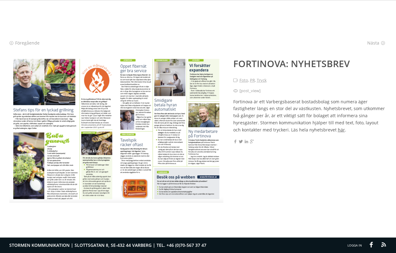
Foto (243, 80)
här (341, 130)
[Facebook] (235, 142)
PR (252, 80)
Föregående (27, 43)
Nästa (373, 43)
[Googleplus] (252, 142)
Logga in (354, 245)
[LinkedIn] (246, 142)
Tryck (262, 80)
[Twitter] (241, 142)
